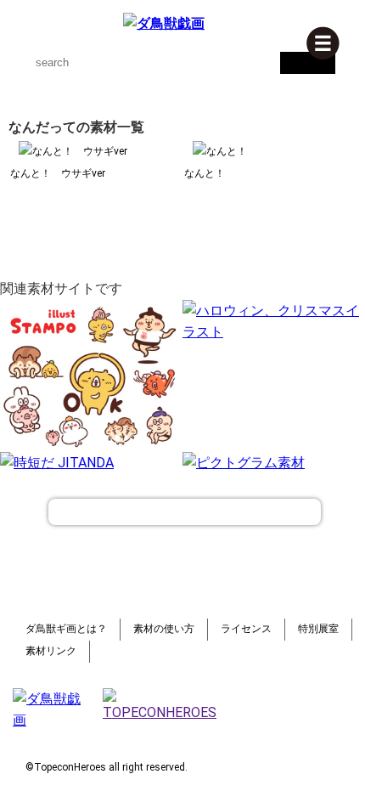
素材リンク (50, 651)
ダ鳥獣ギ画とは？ (66, 629)
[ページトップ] (184, 512)
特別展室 (318, 629)
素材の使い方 (163, 629)
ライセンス (246, 629)
